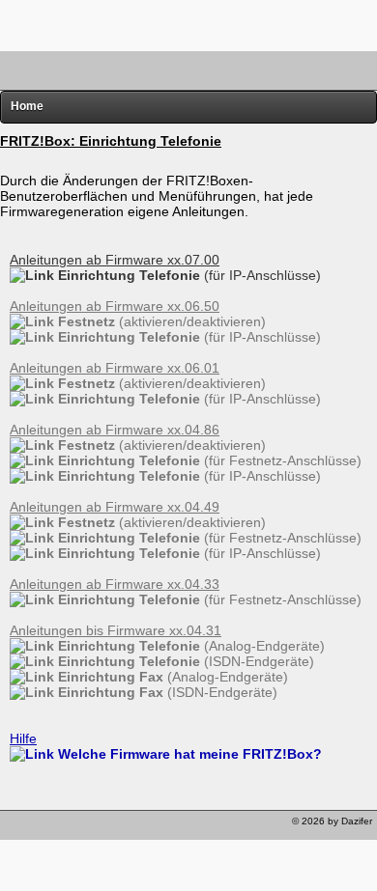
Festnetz (160, 321)
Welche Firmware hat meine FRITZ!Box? (188, 754)
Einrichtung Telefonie (187, 275)
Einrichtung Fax (171, 676)
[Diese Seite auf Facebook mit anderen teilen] (71, 826)
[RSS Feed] (125, 826)
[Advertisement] (188, 24)
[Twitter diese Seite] (17, 826)
